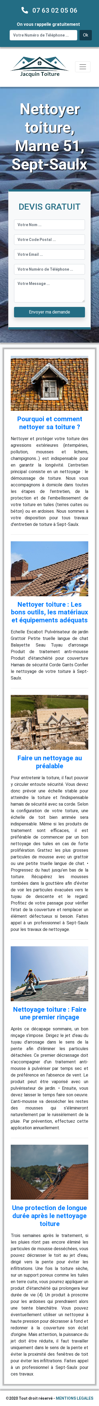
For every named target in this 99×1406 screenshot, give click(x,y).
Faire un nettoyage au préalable (49, 762)
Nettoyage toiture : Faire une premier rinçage (49, 1013)
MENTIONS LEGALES (74, 1398)
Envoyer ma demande (49, 312)
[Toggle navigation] (82, 66)
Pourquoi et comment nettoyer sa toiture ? (49, 423)
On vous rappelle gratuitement (48, 24)
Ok (85, 35)
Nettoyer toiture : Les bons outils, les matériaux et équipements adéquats (49, 612)
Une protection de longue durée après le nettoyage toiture (49, 1216)
